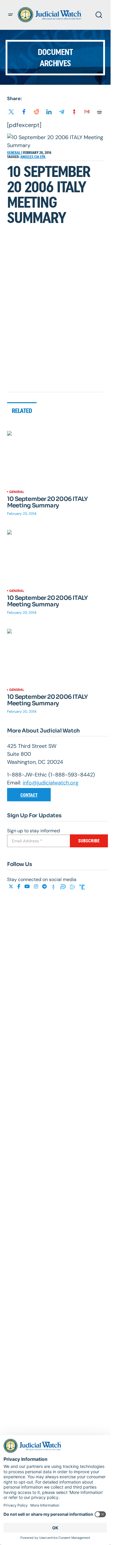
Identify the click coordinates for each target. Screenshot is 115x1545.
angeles (27, 157)
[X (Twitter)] (11, 886)
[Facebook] (19, 886)
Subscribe (89, 841)
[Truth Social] (82, 886)
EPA (42, 157)
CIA (37, 157)
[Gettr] (54, 886)
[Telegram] (45, 886)
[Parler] (63, 886)
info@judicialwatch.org (50, 782)
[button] (10, 14)
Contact (28, 795)
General (14, 153)
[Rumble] (73, 886)
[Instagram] (36, 886)
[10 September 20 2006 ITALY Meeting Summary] (55, 458)
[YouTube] (27, 886)
